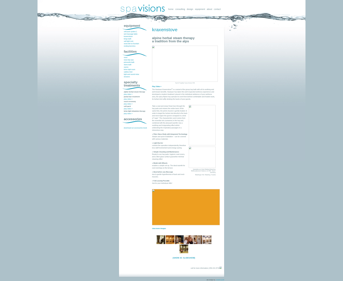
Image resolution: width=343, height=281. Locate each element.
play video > (128, 94)
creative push (220, 279)
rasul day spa (129, 60)
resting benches (129, 46)
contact (217, 9)
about (209, 9)
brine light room (129, 69)
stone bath (127, 65)
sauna (126, 67)
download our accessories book (135, 128)
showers (127, 77)
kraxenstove (164, 29)
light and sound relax (131, 74)
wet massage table (130, 34)
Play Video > (156, 86)
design (190, 9)
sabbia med (128, 72)
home (171, 9)
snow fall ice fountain (131, 44)
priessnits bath (129, 62)
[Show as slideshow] (184, 258)
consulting (180, 9)
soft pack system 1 (130, 32)
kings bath (127, 39)
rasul (125, 57)
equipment (200, 9)
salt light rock (128, 41)
